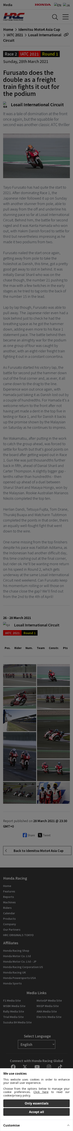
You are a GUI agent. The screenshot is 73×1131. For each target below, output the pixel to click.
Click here (40, 1092)
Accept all (36, 1112)
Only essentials (36, 1103)
